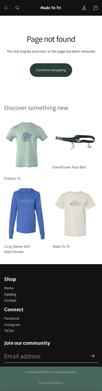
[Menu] (6, 8)
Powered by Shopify (64, 372)
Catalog (10, 294)
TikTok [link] (9, 330)
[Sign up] (92, 356)
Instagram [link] (12, 324)
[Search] (17, 8)
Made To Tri (42, 372)
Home (9, 288)
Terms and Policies (51, 383)
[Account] (84, 8)
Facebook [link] (11, 318)
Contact (10, 300)
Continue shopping (51, 69)
